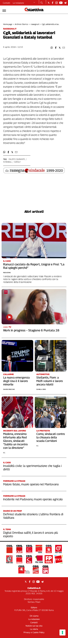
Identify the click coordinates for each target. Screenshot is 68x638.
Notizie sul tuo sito (34, 625)
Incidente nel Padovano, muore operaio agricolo (33, 499)
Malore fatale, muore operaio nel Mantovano (31, 484)
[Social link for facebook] (52, 3)
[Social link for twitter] (48, 3)
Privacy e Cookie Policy (34, 632)
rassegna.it (35, 24)
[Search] (41, 3)
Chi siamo (34, 616)
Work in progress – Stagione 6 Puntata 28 (31, 330)
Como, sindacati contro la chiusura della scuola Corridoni (50, 437)
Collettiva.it (34, 588)
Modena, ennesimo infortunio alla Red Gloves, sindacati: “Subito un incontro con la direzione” (15, 440)
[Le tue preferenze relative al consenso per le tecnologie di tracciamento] (62, 632)
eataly (17, 162)
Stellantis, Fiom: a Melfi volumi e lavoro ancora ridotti (49, 381)
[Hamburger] (4, 10)
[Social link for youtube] (60, 3)
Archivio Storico (21, 24)
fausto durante (17, 159)
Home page (7, 24)
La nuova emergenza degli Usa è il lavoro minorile (16, 381)
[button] (52, 47)
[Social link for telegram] (65, 3)
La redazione (18, 3)
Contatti (6, 3)
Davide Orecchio (9, 389)
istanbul (7, 162)
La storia (34, 629)
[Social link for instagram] (56, 3)
